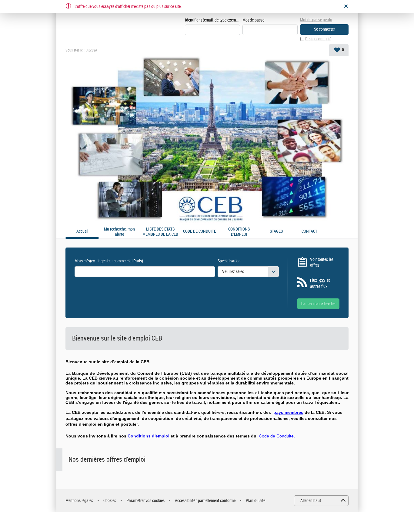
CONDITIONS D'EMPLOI (239, 232)
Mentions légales (79, 500)
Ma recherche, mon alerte (119, 232)
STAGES (276, 231)
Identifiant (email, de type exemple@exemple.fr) (212, 20)
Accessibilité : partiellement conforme (205, 500)
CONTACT (309, 231)
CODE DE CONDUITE (199, 231)
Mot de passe (253, 20)
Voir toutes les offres (321, 262)
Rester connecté (318, 39)
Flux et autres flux (320, 283)
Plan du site (255, 500)
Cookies (109, 500)
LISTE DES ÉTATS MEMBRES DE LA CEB (160, 232)
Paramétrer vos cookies (145, 500)
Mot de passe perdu (316, 19)
